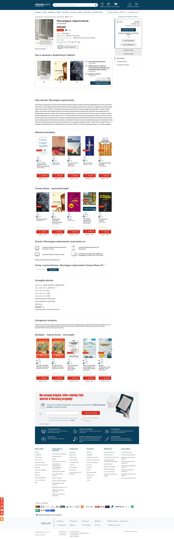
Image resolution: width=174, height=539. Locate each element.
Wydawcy (38, 475)
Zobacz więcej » (45, 424)
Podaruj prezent (133, 12)
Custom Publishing (109, 471)
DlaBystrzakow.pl (114, 521)
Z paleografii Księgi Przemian (105, 163)
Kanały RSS (2, 519)
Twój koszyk (72, 457)
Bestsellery (87, 12)
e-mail (41, 413)
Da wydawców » (116, 429)
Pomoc (57, 260)
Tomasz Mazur (66, 33)
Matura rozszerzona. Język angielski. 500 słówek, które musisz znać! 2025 (89, 367)
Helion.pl (61, 521)
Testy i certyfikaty (40, 480)
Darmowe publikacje (40, 470)
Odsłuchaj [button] (87, 208)
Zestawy (37, 472)
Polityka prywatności (92, 457)
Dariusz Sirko (71, 370)
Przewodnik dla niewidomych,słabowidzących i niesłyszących (57, 466)
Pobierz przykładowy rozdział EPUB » (45, 298)
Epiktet (85, 164)
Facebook (2, 499)
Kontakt (89, 452)
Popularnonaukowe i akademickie (44, 309)
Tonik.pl (135, 531)
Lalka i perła (55, 163)
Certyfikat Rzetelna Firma (128, 454)
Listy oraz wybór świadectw (73, 163)
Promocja (60, 30)
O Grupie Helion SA (126, 452)
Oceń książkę (73, 467)
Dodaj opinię (53, 269)
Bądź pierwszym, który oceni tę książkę (84, 37)
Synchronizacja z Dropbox (59, 480)
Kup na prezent (129, 40)
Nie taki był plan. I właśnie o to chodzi (57, 366)
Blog (36, 482)
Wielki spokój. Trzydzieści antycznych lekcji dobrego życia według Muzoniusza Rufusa (99, 67)
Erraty (88, 470)
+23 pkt (69, 30)
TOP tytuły (38, 460)
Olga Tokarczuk (56, 164)
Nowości (80, 12)
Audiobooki (51, 12)
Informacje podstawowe (59, 454)
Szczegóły (122, 61)
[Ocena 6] (71, 38)
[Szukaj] (95, 5)
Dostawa (89, 465)
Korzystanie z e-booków (59, 461)
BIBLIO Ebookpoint (109, 469)
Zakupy (54, 459)
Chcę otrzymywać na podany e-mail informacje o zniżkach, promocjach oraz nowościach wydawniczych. (63, 419)
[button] (111, 147)
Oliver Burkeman (41, 167)
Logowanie (72, 452)
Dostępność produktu (123, 65)
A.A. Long (89, 164)
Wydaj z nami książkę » (86, 429)
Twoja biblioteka (74, 462)
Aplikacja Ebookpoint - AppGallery (58, 490)
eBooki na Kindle (57, 478)
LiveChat (89, 477)
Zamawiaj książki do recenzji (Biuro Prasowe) (110, 460)
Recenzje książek (91, 472)
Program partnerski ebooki (111, 457)
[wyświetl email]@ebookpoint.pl (81, 533)
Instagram (2, 506)
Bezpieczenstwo (57, 456)
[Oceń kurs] (41, 269)
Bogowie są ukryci (94, 74)
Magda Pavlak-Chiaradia (42, 368)
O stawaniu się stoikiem (103, 219)
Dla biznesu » (51, 437)
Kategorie (38, 12)
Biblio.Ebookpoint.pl (114, 525)
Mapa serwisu (90, 475)
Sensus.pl (86, 521)
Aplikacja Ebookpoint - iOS (59, 487)
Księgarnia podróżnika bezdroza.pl (127, 470)
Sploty (98, 525)
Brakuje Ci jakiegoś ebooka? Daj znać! (90, 437)
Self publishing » (116, 437)
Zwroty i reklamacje (92, 462)
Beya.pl (73, 525)
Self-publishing (108, 464)
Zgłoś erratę (38, 304)
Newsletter (72, 470)
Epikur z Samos (71, 166)
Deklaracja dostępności (93, 460)
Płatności (89, 467)
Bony (123, 12)
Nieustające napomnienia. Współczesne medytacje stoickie (88, 221)
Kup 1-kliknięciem (128, 44)
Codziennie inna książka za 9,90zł (127, 16)
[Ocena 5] (69, 38)
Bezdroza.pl (125, 521)
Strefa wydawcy (108, 454)
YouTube (2, 510)
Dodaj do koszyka (128, 30)
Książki (58, 12)
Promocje (73, 12)
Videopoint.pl (62, 525)
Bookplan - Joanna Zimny (73, 35)
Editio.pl (99, 521)
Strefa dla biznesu (109, 452)
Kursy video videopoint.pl (128, 478)
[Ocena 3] (66, 38)
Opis (120, 58)
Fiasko (70, 219)
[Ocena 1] (62, 38)
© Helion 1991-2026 (40, 535)
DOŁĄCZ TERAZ (91, 413)
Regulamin (90, 454)
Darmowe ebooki (97, 12)
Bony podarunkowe (40, 477)
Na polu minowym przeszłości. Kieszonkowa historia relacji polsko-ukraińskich (73, 368)
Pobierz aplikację (114, 12)
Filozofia (57, 309)
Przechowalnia (73, 460)
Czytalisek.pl (87, 525)
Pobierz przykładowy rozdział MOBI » (45, 301)
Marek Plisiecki (102, 166)
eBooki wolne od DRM (58, 471)
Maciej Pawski (86, 370)
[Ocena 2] (64, 38)
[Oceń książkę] (67, 37)
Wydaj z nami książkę (109, 466)
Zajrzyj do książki (40, 49)
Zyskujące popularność (41, 465)
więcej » (73, 420)
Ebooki (45, 12)
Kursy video (65, 12)
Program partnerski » (54, 429)
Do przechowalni (128, 54)
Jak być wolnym (87, 163)
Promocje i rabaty (40, 462)
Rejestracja (72, 454)
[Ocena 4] (68, 38)
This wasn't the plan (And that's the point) (42, 366)
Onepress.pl (74, 521)
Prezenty (72, 465)
